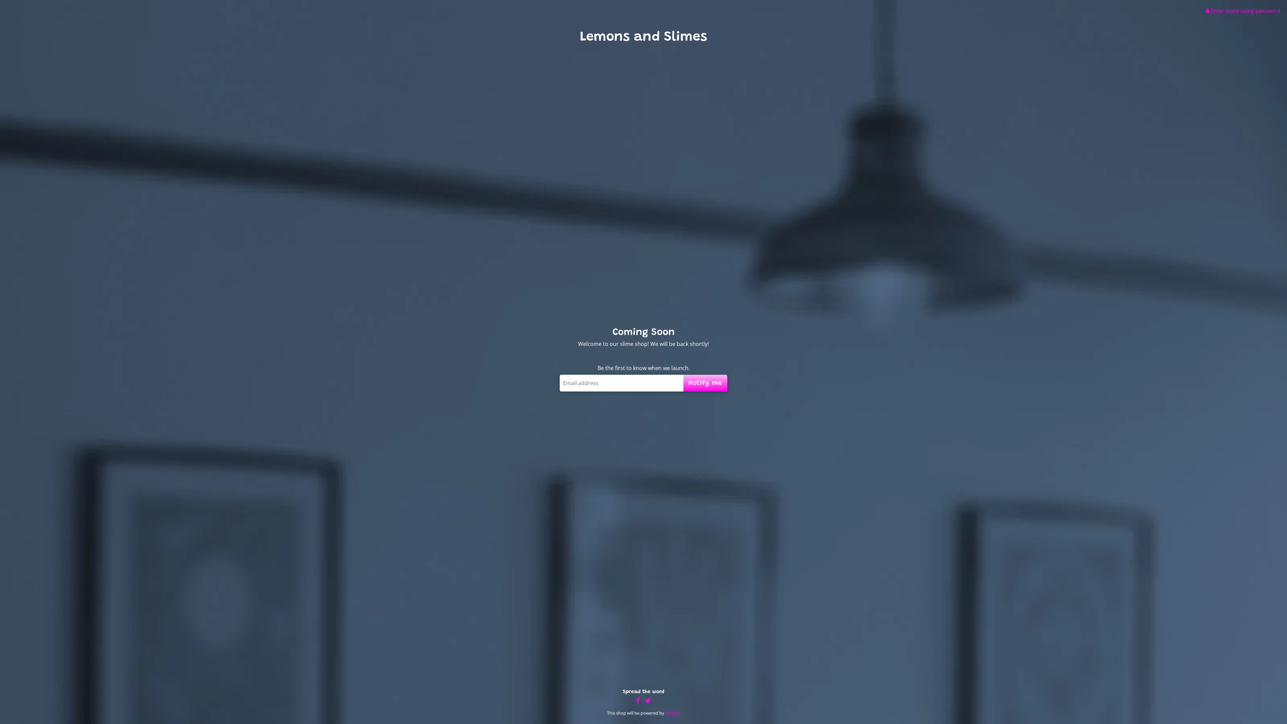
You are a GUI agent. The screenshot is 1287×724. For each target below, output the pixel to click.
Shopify (672, 713)
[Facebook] (637, 701)
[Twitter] (648, 701)
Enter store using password (1244, 10)
